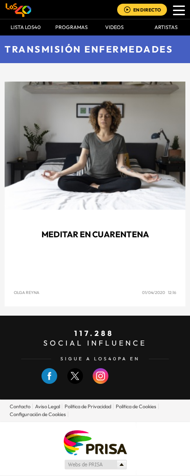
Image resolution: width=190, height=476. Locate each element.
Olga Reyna (26, 292)
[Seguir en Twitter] (75, 381)
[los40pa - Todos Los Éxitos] (18, 9)
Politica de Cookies (136, 406)
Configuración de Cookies (38, 414)
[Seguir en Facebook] (49, 381)
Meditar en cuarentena (95, 234)
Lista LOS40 (26, 27)
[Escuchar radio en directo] (127, 10)
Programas (71, 27)
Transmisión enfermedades (89, 49)
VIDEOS (114, 27)
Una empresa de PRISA (95, 442)
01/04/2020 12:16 (159, 292)
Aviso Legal (47, 406)
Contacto (20, 406)
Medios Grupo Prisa (95, 464)
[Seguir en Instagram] (100, 381)
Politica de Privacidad (88, 406)
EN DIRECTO (147, 10)
